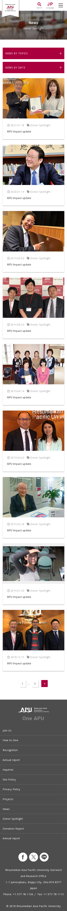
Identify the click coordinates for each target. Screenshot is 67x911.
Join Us (7, 730)
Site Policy (9, 779)
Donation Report (13, 828)
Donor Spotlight (13, 818)
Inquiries (8, 769)
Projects (8, 799)
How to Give (10, 740)
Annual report (11, 760)
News (6, 809)
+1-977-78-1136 (23, 894)
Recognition (10, 750)
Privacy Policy (11, 789)
